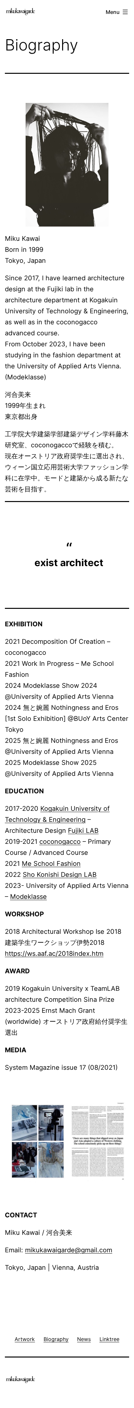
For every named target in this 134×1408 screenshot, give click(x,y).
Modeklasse (28, 896)
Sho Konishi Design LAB (60, 874)
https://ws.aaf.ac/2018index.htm (54, 953)
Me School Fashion (51, 863)
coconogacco (60, 841)
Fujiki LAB (83, 830)
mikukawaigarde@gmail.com (68, 1250)
